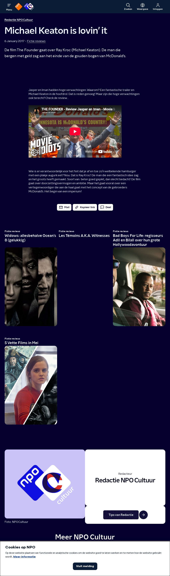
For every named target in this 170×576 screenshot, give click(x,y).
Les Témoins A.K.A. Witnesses (84, 235)
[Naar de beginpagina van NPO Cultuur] (29, 6)
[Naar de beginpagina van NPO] (18, 6)
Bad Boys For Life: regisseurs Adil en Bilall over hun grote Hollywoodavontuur (138, 240)
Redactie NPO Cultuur (18, 19)
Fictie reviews (36, 41)
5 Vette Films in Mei (21, 342)
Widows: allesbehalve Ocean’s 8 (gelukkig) (30, 237)
